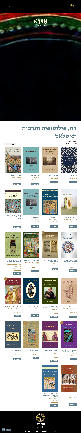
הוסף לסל (55, 269)
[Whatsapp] (3, 429)
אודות (51, 2)
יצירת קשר (31, 2)
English (25, 2)
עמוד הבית (74, 122)
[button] (6, 6)
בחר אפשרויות (72, 181)
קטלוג (44, 2)
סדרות (39, 2)
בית (55, 2)
